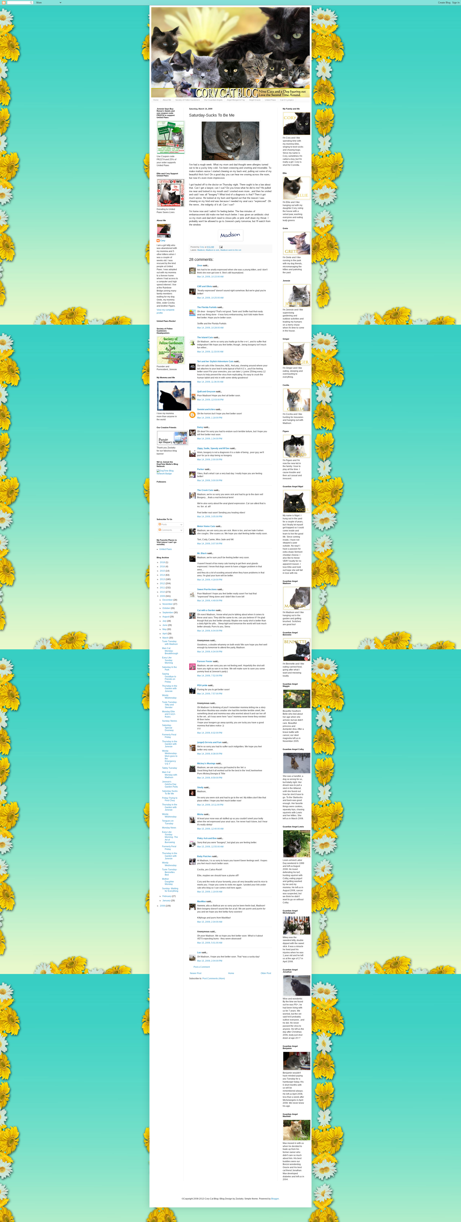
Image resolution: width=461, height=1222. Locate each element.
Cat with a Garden (206, 610)
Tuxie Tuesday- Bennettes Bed (169, 872)
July (164, 621)
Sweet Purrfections (207, 589)
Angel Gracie (255, 100)
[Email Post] (220, 247)
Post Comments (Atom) (213, 978)
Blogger (275, 1198)
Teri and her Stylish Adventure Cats (215, 361)
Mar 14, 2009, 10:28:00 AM (210, 327)
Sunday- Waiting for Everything (170, 889)
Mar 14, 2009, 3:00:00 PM (209, 480)
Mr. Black (202, 553)
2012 (162, 583)
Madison (201, 250)
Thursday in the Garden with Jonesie (169, 688)
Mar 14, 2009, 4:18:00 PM (209, 579)
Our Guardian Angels (213, 100)
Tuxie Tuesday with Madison (170, 642)
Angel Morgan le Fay (236, 100)
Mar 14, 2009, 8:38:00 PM (209, 753)
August (166, 616)
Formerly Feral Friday (169, 735)
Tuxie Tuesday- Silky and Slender (169, 705)
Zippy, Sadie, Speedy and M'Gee (213, 448)
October (166, 608)
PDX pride (202, 685)
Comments (166, 530)
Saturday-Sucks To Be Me (170, 792)
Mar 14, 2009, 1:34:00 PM (209, 438)
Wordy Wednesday (169, 696)
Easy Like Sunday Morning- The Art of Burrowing (170, 837)
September (168, 612)
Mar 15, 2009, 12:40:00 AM (210, 829)
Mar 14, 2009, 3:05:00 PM (209, 516)
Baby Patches (204, 856)
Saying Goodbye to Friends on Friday (169, 678)
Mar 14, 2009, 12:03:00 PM (210, 399)
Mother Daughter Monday (168, 881)
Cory (162, 240)
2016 (162, 566)
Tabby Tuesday (169, 768)
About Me (167, 100)
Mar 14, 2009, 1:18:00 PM (209, 417)
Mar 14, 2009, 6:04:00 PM (209, 630)
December (167, 600)
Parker (200, 469)
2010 (162, 592)
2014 (162, 575)
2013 (162, 579)
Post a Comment (202, 967)
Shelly (200, 787)
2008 (162, 906)
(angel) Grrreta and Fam (209, 742)
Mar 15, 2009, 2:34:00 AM (209, 922)
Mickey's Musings (206, 763)
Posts (164, 524)
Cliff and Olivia (204, 286)
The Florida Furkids (207, 307)
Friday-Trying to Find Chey (169, 799)
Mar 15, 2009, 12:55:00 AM (210, 846)
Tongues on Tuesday (168, 822)
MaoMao (201, 901)
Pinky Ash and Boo (207, 838)
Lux (199, 952)
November (167, 604)
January (166, 900)
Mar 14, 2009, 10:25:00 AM (210, 298)
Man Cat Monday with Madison (169, 775)
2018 (162, 562)
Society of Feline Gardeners (187, 100)
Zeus (199, 265)
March (165, 638)
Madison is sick (212, 250)
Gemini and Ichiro (206, 409)
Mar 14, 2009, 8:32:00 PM (209, 733)
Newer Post (195, 973)
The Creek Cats (205, 490)
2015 (162, 571)
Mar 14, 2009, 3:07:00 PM (209, 543)
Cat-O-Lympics (287, 100)
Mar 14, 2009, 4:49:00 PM (209, 600)
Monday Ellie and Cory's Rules (168, 714)
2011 (162, 587)
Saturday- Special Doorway (168, 728)
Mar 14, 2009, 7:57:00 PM (209, 693)
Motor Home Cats (206, 526)
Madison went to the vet (230, 250)
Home (155, 100)
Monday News (169, 827)
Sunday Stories (169, 721)
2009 (162, 596)
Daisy (200, 427)
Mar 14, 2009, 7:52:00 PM (209, 675)
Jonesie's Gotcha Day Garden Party (170, 784)
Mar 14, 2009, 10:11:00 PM (210, 805)
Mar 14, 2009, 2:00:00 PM (209, 459)
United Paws (270, 100)
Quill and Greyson (206, 391)
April (164, 633)
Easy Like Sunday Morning (167, 660)
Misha (200, 814)
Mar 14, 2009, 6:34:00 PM (209, 651)
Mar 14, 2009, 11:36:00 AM (210, 382)
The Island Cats (205, 337)
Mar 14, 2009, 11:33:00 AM (210, 351)
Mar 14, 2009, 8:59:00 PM (209, 777)
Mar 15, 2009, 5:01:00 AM (209, 943)
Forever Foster (204, 661)
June (165, 625)
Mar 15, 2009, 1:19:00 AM (209, 891)
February (167, 896)
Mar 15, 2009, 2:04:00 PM (209, 961)
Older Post (266, 973)
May (164, 629)
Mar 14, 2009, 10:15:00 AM (210, 276)
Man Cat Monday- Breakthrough (170, 651)
